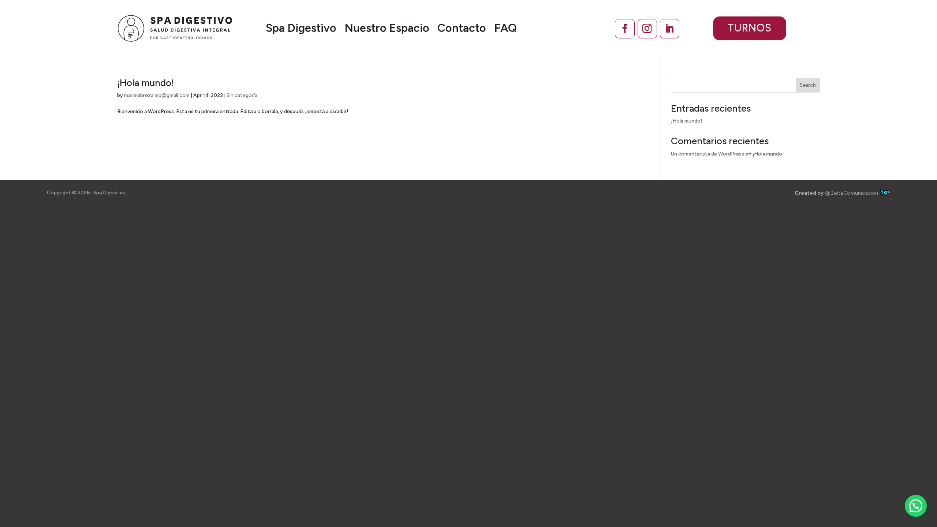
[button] (916, 506)
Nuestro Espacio (386, 28)
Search (808, 85)
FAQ (505, 28)
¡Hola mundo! (145, 83)
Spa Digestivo (301, 28)
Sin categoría (242, 95)
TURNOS (750, 28)
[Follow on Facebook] (624, 28)
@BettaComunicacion (837, 193)
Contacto (461, 28)
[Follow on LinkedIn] (669, 28)
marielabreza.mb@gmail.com (157, 95)
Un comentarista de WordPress (707, 154)
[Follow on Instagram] (647, 28)
